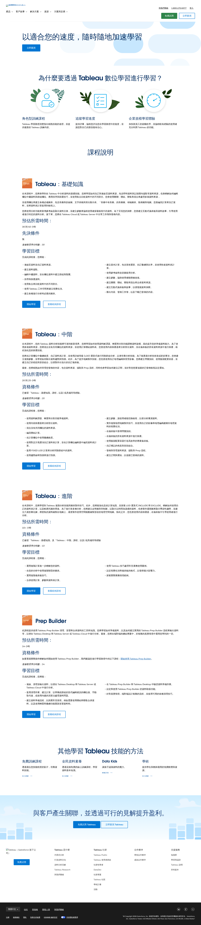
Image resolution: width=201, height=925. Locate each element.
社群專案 (97, 874)
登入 (191, 8)
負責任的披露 (35, 917)
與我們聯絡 (163, 8)
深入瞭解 (25, 776)
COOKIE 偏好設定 (50, 917)
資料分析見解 (60, 865)
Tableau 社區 (99, 879)
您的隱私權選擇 (72, 917)
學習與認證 (176, 860)
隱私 (25, 917)
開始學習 (31, 304)
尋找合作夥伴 (140, 855)
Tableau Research (62, 869)
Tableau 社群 (100, 849)
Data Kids (109, 761)
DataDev (97, 869)
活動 (95, 889)
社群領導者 (98, 865)
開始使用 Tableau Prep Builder (136, 658)
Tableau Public (100, 855)
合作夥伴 (138, 849)
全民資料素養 (72, 761)
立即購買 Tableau (114, 824)
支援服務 (175, 849)
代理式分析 (59, 855)
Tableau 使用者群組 (102, 860)
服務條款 (16, 917)
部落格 (35, 909)
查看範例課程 (54, 304)
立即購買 (187, 15)
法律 (7, 917)
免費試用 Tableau (87, 824)
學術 (145, 761)
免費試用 (169, 15)
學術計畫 (97, 884)
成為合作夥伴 (140, 860)
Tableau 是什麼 (62, 849)
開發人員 (46, 909)
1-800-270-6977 (179, 8)
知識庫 (174, 855)
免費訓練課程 (32, 761)
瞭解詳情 (105, 773)
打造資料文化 (60, 860)
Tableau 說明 (177, 865)
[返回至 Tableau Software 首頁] (16, 4)
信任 (26, 909)
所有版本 (175, 869)
